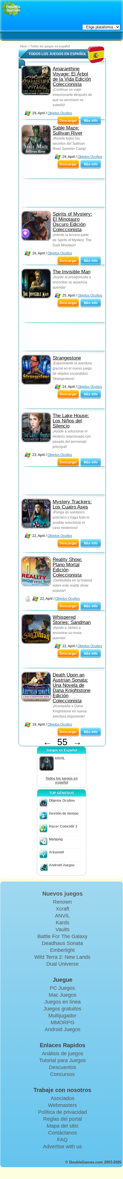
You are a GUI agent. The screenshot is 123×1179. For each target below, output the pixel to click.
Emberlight (62, 950)
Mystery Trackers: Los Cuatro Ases (72, 504)
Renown (62, 902)
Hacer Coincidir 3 (63, 826)
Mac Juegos (62, 995)
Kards (62, 922)
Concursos (62, 1074)
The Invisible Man (71, 272)
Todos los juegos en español (61, 780)
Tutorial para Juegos (62, 1060)
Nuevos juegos (62, 893)
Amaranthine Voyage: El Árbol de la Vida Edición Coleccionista (72, 76)
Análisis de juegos (62, 1053)
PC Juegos (62, 988)
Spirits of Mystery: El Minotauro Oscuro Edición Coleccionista (72, 221)
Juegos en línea (62, 1002)
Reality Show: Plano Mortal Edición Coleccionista (67, 567)
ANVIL (62, 916)
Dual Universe (62, 964)
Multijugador (62, 1015)
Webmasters (62, 1105)
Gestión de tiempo (63, 813)
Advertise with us (62, 1146)
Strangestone (67, 358)
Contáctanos (62, 1133)
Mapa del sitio (62, 1126)
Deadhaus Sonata (62, 943)
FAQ (62, 1140)
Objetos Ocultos (59, 113)
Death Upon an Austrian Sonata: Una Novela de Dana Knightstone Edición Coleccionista (71, 687)
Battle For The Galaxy (62, 936)
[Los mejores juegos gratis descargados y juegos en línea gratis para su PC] (11, 9)
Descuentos (62, 1067)
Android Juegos (62, 865)
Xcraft (62, 909)
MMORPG (62, 1022)
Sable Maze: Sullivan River (67, 130)
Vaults (62, 929)
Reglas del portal (62, 1119)
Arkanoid (56, 852)
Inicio (23, 46)
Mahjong (56, 839)
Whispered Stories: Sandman (72, 619)
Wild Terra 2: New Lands (62, 957)
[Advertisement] (64, 194)
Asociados (62, 1098)
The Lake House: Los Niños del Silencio (71, 421)
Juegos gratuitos (62, 1009)
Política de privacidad (62, 1112)
